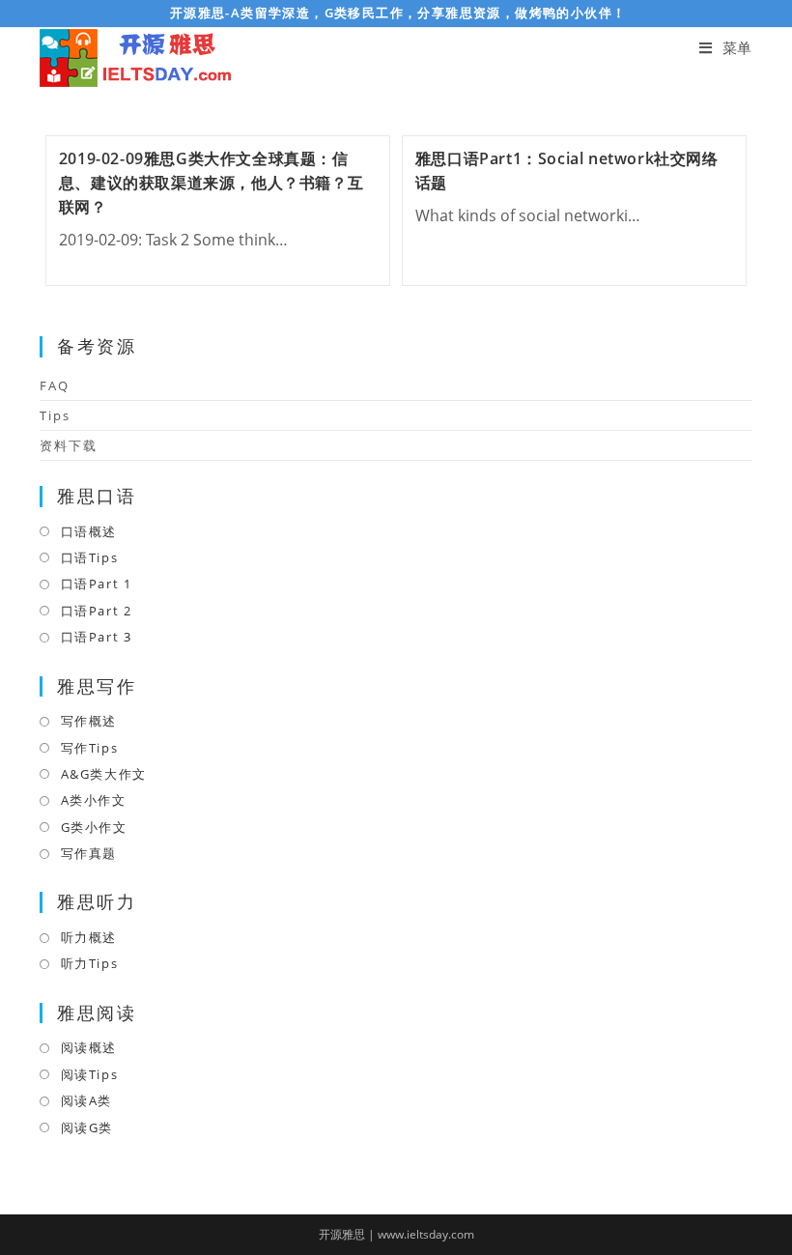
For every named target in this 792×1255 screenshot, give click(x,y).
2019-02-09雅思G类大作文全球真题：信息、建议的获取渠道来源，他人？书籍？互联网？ (211, 182)
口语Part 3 (96, 636)
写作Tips (89, 747)
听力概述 (89, 937)
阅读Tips (89, 1074)
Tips (55, 415)
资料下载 (69, 445)
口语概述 (89, 531)
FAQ (55, 385)
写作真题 (89, 853)
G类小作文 (94, 827)
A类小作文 (94, 800)
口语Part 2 (96, 610)
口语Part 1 (96, 583)
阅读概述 (89, 1047)
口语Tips (89, 557)
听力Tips (89, 963)
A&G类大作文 (104, 774)
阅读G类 (87, 1127)
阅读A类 (86, 1100)
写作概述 (89, 720)
